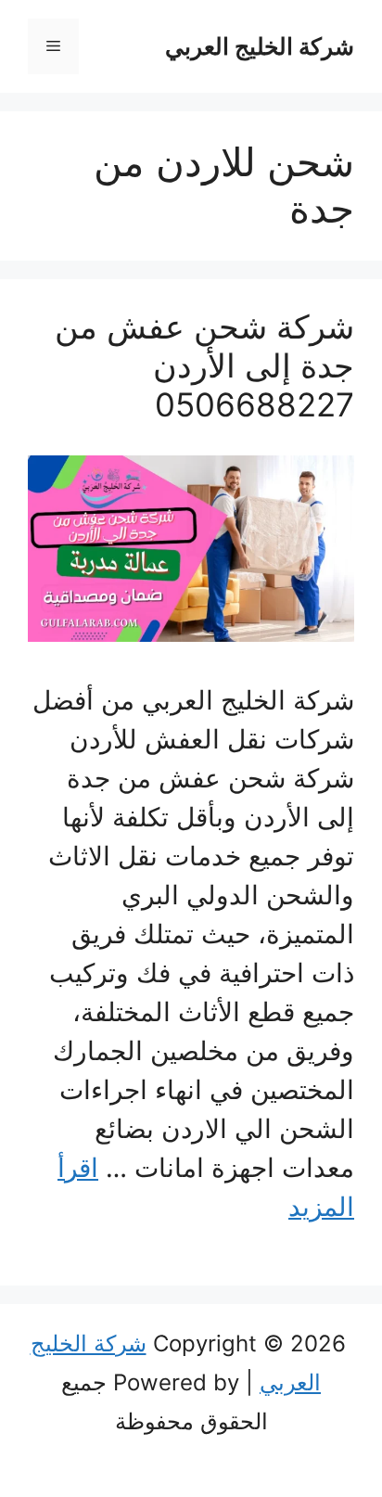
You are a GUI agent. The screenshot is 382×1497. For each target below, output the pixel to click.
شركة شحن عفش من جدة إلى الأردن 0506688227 (204, 365)
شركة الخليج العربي (259, 46)
